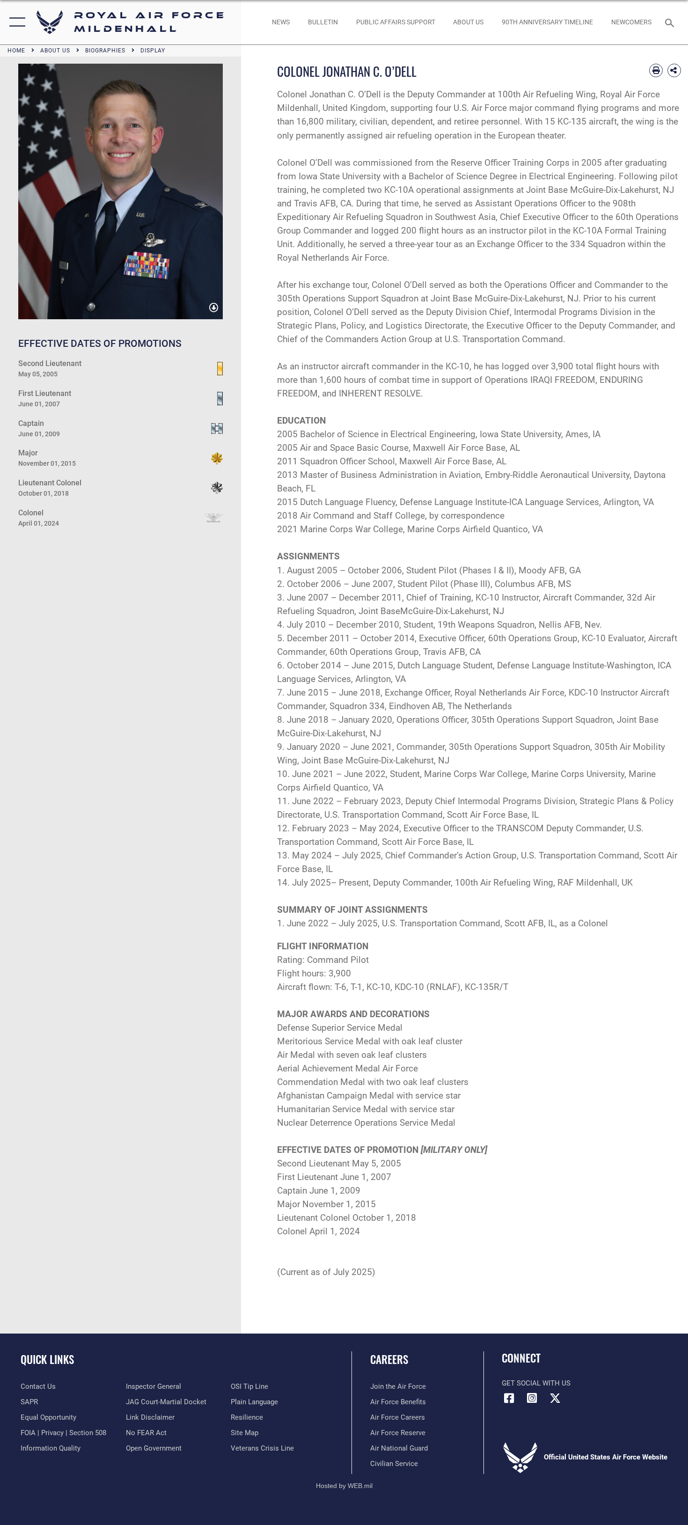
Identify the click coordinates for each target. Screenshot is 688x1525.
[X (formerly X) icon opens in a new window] (555, 1398)
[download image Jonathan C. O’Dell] (213, 308)
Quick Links (47, 1359)
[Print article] (656, 70)
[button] (15, 22)
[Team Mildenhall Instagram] (532, 1398)
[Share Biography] (674, 70)
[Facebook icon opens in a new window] (509, 1398)
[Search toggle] (671, 22)
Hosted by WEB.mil (344, 1485)
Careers (389, 1359)
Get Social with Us (536, 1383)
